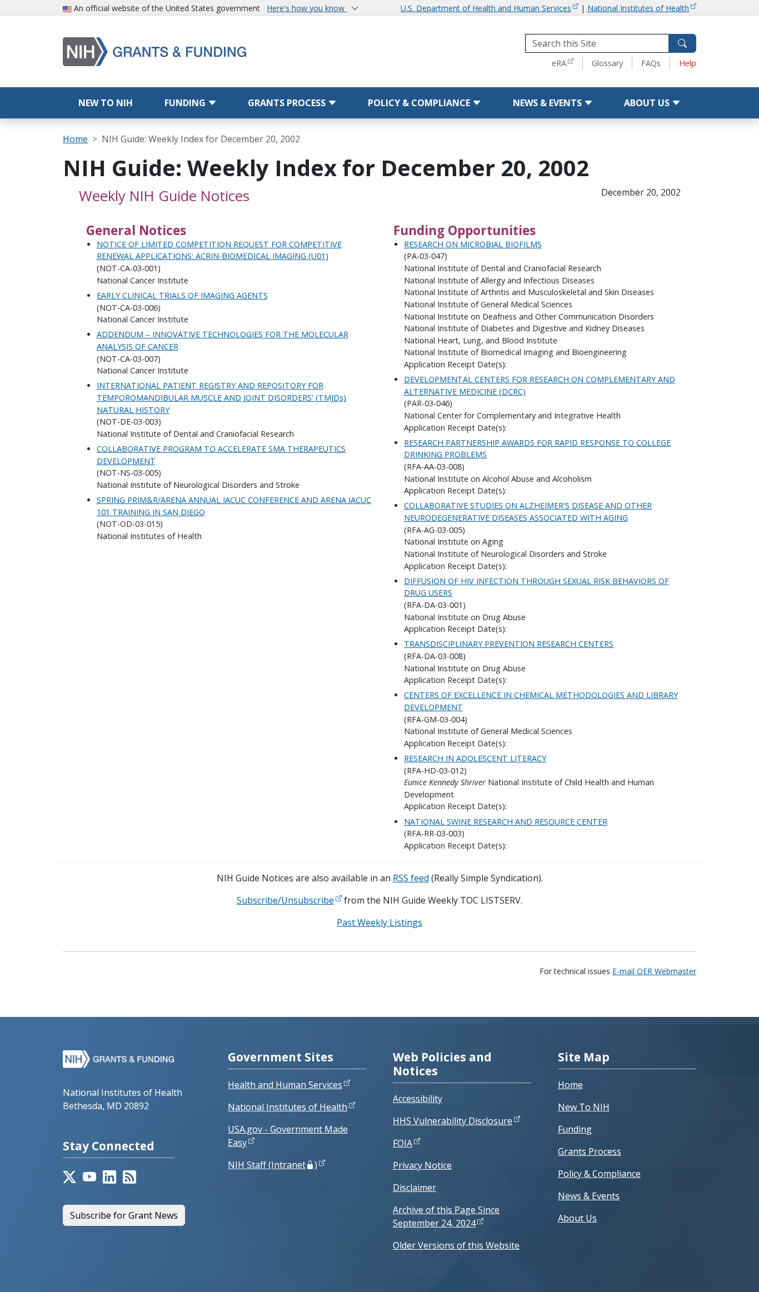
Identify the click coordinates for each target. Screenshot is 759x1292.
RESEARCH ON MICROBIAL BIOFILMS (473, 244)
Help (687, 63)
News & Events (548, 103)
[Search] (682, 43)
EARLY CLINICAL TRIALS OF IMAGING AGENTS (182, 295)
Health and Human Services (285, 1085)
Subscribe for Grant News (124, 1215)
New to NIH (105, 103)
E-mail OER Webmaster (654, 971)
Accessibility (417, 1099)
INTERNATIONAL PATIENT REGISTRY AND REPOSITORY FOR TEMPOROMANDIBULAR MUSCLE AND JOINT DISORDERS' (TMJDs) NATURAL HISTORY (221, 397)
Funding (186, 103)
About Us (648, 103)
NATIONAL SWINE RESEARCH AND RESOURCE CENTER (505, 821)
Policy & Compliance (420, 103)
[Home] (177, 51)
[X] (69, 1177)
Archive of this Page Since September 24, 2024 (446, 1216)
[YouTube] (89, 1177)
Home (75, 139)
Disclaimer (414, 1187)
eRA (559, 63)
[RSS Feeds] (129, 1177)
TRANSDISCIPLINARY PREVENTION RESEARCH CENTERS (508, 643)
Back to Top (709, 1270)
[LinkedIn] (109, 1177)
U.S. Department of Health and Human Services (486, 8)
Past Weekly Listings (379, 922)
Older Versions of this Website (456, 1245)
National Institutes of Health (638, 8)
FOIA (402, 1143)
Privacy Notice (422, 1165)
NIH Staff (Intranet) (272, 1165)
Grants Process (288, 103)
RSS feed (411, 878)
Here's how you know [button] (307, 8)
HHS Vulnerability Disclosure (452, 1121)
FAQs (651, 63)
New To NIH (584, 1107)
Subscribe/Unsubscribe (285, 900)
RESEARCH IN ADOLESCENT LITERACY (475, 758)
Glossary (607, 63)
